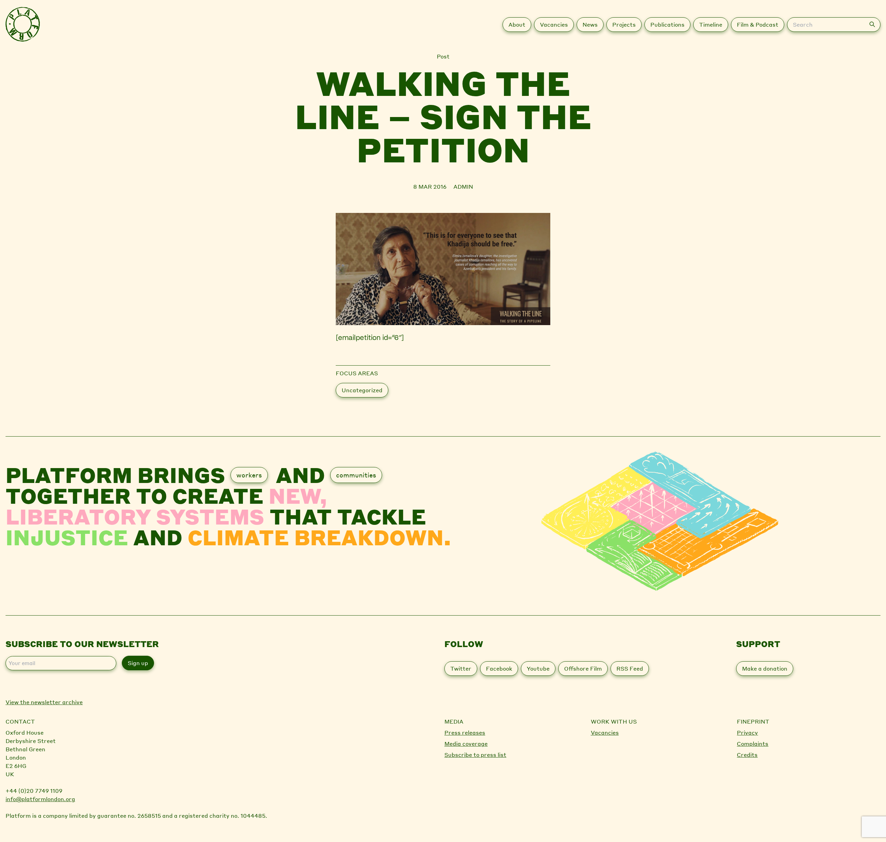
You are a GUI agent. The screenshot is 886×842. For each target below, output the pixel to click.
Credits (747, 754)
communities (356, 475)
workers (249, 475)
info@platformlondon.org (40, 799)
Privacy (747, 732)
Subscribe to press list (475, 754)
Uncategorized (362, 390)
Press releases (464, 732)
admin (463, 186)
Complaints (752, 743)
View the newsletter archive (44, 702)
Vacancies (605, 732)
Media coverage (466, 743)
